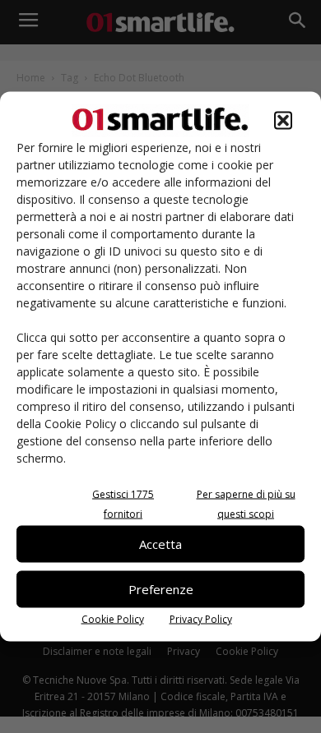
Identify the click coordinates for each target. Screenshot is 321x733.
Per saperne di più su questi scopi (246, 503)
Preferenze (160, 589)
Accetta (160, 544)
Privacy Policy (201, 618)
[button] (283, 120)
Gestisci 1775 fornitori (123, 503)
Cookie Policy (112, 618)
